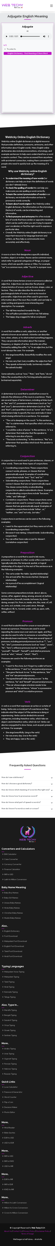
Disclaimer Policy (43, 1231)
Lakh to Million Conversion (15, 879)
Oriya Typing (9, 1025)
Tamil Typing (9, 982)
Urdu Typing (9, 1054)
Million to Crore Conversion (16, 1208)
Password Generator (13, 1092)
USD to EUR (9, 1143)
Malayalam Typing (11, 977)
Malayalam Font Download (15, 941)
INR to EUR (8, 1184)
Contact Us (17, 1231)
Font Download (10, 936)
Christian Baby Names (13, 913)
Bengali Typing (10, 1015)
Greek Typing (9, 1030)
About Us (7, 1231)
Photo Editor (9, 1112)
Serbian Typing (10, 1035)
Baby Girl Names (11, 898)
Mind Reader (9, 1128)
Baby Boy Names (11, 893)
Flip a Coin (8, 1102)
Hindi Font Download (13, 956)
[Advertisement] (27, 82)
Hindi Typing (9, 987)
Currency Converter (12, 864)
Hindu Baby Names (12, 908)
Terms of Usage (27, 1234)
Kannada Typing (11, 992)
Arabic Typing (10, 1049)
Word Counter (10, 1097)
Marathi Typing (10, 1010)
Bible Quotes (9, 1133)
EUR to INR (8, 1179)
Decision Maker (10, 1107)
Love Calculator (11, 1087)
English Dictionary (11, 931)
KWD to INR (9, 1189)
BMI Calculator (10, 854)
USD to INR (8, 1166)
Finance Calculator (12, 869)
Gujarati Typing (10, 1059)
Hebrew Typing (10, 1069)
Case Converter (11, 859)
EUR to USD (9, 1138)
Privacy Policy (29, 1231)
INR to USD (8, 874)
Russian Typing (10, 1074)
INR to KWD (9, 1161)
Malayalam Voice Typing (14, 972)
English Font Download (14, 946)
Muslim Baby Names (12, 918)
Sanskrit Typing (10, 1020)
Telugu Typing (9, 997)
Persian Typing (10, 1064)
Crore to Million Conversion (16, 1213)
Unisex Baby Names (12, 903)
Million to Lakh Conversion (15, 1203)
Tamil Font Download (13, 951)
